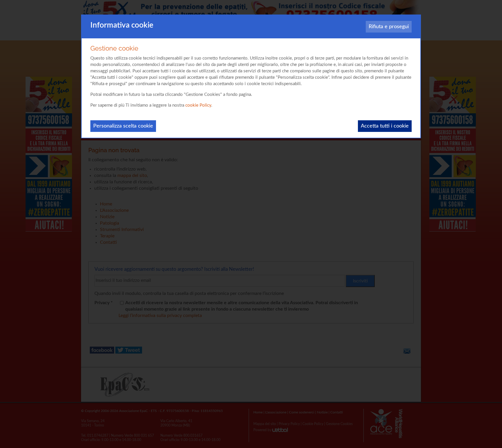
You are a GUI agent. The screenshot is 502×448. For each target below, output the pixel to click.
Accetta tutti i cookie (385, 126)
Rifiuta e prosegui (389, 26)
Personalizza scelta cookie (123, 126)
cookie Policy (198, 105)
